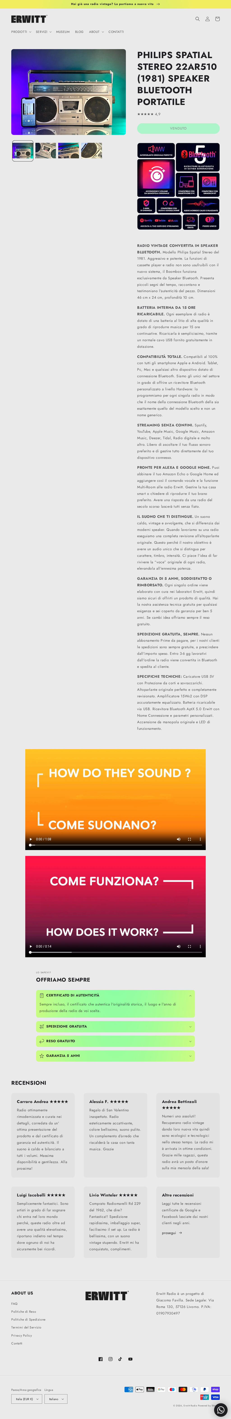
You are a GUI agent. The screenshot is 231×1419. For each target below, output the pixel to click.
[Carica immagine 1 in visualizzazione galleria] (22, 151)
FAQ (14, 1303)
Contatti (17, 1343)
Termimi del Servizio (26, 1327)
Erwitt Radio (190, 1405)
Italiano (53, 1399)
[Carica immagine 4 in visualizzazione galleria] (91, 151)
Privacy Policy (21, 1335)
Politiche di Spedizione (28, 1319)
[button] (21, 31)
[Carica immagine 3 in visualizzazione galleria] (68, 151)
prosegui (169, 1232)
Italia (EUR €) (24, 1399)
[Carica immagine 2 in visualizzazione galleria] (45, 151)
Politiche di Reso (23, 1311)
